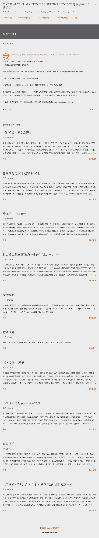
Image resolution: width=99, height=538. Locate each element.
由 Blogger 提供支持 (51, 528)
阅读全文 (92, 159)
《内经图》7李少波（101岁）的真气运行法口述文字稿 (37, 484)
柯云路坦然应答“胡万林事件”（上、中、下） (31, 254)
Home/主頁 (7, 18)
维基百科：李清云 (14, 214)
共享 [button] (91, 109)
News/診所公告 (62, 18)
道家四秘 (8, 444)
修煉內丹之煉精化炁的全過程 (22, 173)
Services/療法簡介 (43, 18)
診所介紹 (8, 295)
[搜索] (88, 4)
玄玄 (10, 109)
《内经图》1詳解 (14, 362)
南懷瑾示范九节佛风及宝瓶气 (22, 403)
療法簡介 (8, 332)
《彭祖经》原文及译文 (17, 132)
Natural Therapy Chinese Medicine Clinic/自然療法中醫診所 (43, 5)
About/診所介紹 (24, 18)
